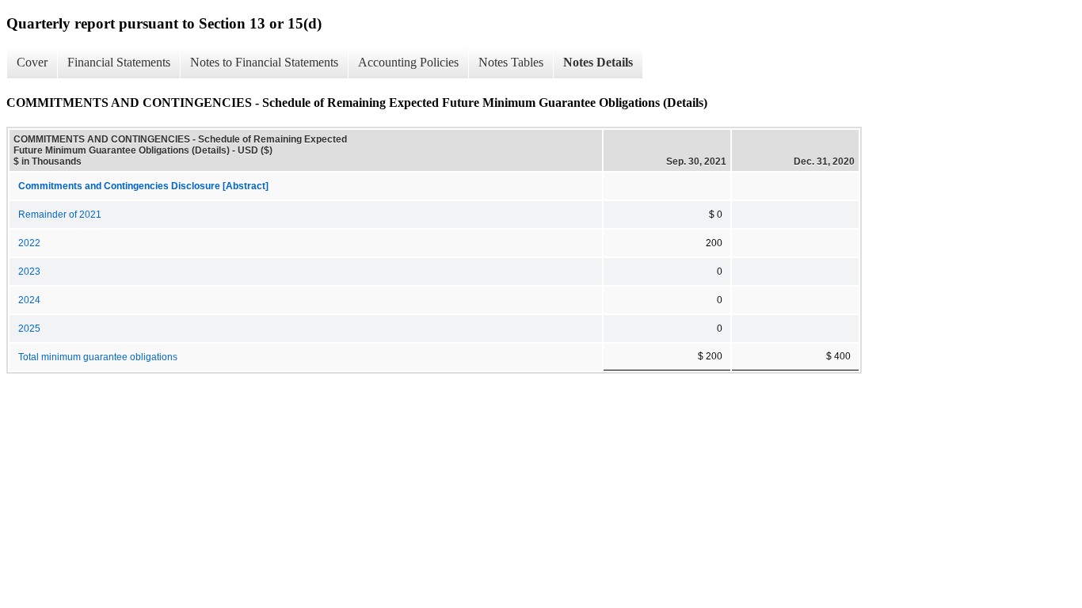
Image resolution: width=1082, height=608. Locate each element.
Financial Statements (118, 62)
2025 (29, 328)
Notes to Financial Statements (264, 62)
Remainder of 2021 (59, 214)
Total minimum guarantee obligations (97, 357)
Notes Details (598, 62)
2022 (29, 243)
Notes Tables (510, 62)
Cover (32, 62)
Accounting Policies (408, 62)
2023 (29, 271)
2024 (29, 300)
